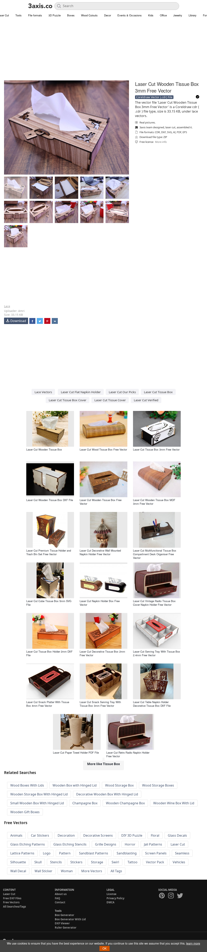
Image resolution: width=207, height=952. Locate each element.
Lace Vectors (43, 392)
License (111, 894)
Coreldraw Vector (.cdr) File (154, 97)
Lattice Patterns (22, 853)
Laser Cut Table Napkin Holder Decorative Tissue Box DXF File (152, 704)
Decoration (66, 835)
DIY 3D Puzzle (131, 835)
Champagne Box (84, 803)
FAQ (57, 898)
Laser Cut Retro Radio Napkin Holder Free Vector (127, 754)
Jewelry (177, 15)
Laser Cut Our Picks (122, 392)
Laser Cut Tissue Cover (110, 400)
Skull (38, 862)
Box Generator (64, 915)
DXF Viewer (62, 923)
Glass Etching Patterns (27, 844)
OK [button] (104, 948)
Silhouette (18, 862)
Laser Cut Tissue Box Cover (67, 400)
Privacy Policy (115, 898)
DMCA (110, 902)
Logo (47, 853)
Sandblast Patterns (93, 853)
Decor (107, 15)
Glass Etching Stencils (70, 844)
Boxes (71, 15)
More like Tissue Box (103, 764)
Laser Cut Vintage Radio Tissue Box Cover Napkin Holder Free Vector (154, 603)
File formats (35, 15)
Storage (97, 862)
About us (61, 894)
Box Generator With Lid (70, 919)
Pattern (65, 853)
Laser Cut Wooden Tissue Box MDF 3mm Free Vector (154, 501)
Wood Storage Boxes (158, 785)
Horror (130, 844)
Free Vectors (11, 902)
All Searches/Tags (14, 906)
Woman (67, 871)
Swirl (115, 862)
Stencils (56, 862)
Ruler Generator (65, 927)
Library (192, 15)
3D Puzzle (55, 15)
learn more (193, 943)
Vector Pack (155, 862)
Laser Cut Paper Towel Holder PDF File (76, 752)
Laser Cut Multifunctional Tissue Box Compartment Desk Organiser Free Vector (154, 554)
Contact (60, 902)
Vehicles (179, 862)
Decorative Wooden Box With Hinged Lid (107, 794)
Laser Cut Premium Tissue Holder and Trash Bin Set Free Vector (48, 552)
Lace (7, 306)
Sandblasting (127, 853)
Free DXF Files (12, 898)
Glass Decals (177, 835)
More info (161, 142)
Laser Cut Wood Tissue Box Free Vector (103, 449)
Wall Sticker (43, 871)
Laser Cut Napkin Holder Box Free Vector (100, 603)
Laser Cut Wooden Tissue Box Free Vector (100, 501)
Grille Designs (105, 844)
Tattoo (132, 862)
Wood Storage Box (119, 785)
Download (18, 321)
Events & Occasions (129, 15)
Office (163, 15)
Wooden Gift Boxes (25, 812)
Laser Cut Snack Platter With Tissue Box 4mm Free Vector (47, 704)
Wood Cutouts (89, 15)
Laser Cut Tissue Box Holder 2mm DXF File (49, 653)
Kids (150, 15)
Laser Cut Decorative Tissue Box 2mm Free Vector (102, 653)
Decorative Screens (98, 835)
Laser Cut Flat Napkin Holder (81, 392)
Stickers (76, 862)
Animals (16, 835)
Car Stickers (40, 835)
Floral (155, 835)
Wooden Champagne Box (125, 803)
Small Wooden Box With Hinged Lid (37, 803)
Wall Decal (18, 871)
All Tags (116, 871)
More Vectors (91, 871)
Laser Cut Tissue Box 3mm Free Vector (156, 449)
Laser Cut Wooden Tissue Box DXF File (49, 500)
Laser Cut (178, 844)
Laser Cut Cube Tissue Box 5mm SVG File (48, 603)
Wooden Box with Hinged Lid (75, 785)
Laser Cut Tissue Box (158, 392)
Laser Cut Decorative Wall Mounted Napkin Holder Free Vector (100, 552)
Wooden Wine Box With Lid (173, 803)
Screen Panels (156, 853)
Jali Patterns (153, 844)
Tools (18, 15)
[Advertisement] (103, 51)
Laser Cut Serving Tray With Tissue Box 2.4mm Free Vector (156, 653)
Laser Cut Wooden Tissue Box (44, 449)
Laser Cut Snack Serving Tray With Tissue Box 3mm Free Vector (100, 704)
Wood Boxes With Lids (27, 785)
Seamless (182, 853)
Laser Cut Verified (146, 400)
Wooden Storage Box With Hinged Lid (39, 794)
